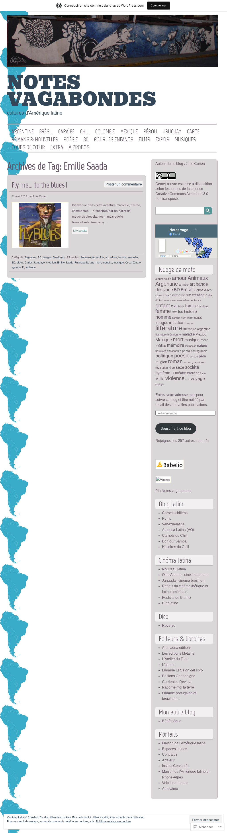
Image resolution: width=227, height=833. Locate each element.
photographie (199, 351)
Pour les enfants (113, 139)
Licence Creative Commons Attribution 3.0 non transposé (181, 194)
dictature (160, 300)
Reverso (168, 625)
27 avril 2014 (19, 196)
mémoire (175, 345)
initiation (177, 322)
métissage (190, 346)
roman (175, 361)
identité (198, 317)
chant (158, 295)
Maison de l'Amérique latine (184, 743)
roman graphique (194, 362)
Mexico (201, 334)
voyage (198, 378)
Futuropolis (81, 262)
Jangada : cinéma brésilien (183, 580)
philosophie (174, 350)
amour (179, 278)
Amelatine (170, 788)
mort (98, 262)
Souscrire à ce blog (175, 428)
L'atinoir (168, 665)
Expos (162, 139)
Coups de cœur (28, 147)
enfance (196, 300)
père (202, 356)
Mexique (129, 132)
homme (163, 317)
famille (191, 305)
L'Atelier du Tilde (175, 659)
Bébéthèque (171, 721)
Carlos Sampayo (35, 262)
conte (186, 295)
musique (119, 262)
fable (181, 306)
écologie (159, 384)
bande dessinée (128, 257)
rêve (172, 367)
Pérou (150, 132)
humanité (187, 317)
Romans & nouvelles (35, 139)
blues (20, 262)
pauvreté (160, 350)
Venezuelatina (173, 524)
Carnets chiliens (175, 513)
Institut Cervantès (175, 766)
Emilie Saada (65, 262)
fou (180, 311)
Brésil (46, 132)
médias (160, 345)
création (51, 262)
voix (187, 379)
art (106, 257)
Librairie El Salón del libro (182, 670)
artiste (113, 257)
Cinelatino (170, 603)
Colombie (105, 132)
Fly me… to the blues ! (39, 184)
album (159, 278)
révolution (161, 367)
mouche (107, 262)
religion (161, 362)
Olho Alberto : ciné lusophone (185, 575)
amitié (167, 278)
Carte (193, 132)
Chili (85, 132)
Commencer (158, 5)
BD (85, 139)
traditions (194, 373)
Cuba (208, 295)
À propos (79, 147)
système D (18, 267)
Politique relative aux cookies (113, 821)
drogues (171, 300)
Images (47, 257)
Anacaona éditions (177, 648)
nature (202, 345)
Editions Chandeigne (178, 676)
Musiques (185, 139)
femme (163, 311)
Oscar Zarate (133, 262)
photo (186, 351)
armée (184, 284)
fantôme (203, 306)
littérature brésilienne (168, 334)
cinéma (175, 295)
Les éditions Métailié (178, 653)
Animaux (85, 257)
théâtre (180, 373)
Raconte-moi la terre (178, 687)
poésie (182, 356)
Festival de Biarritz (176, 597)
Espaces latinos (174, 749)
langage (190, 323)
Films (144, 139)
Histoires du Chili (175, 547)
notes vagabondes (81, 91)
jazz (92, 262)
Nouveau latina (174, 569)
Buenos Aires (202, 290)
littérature (168, 328)
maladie (188, 334)
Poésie (71, 139)
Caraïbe (66, 132)
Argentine (23, 132)
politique (164, 356)
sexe (180, 367)
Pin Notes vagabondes (173, 491)
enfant (162, 305)
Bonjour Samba (174, 541)
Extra (56, 147)
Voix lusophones (175, 783)
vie (204, 373)
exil (174, 306)
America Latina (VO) (178, 530)
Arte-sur (168, 760)
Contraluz (169, 754)
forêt (174, 311)
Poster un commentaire (124, 184)
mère (204, 340)
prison (194, 356)
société (192, 367)
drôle (179, 300)
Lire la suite (80, 230)
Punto (166, 518)
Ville (159, 378)
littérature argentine (196, 329)
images (161, 322)
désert (186, 300)
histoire (190, 311)
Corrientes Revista (176, 682)
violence (30, 267)
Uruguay (171, 132)
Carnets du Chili (175, 535)
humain (176, 317)
